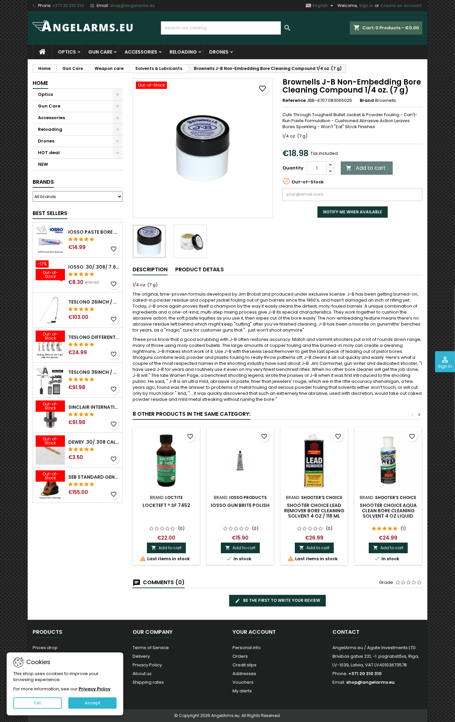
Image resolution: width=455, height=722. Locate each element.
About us (142, 673)
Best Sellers (50, 213)
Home (40, 83)
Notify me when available (352, 212)
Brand (367, 101)
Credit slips (244, 665)
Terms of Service (151, 647)
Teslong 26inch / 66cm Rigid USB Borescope (94, 302)
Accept (92, 703)
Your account (254, 632)
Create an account (401, 5)
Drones (218, 52)
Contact (345, 632)
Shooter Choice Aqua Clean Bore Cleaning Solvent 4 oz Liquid (388, 510)
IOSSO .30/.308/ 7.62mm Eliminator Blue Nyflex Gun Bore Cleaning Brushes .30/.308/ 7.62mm (94, 267)
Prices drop (45, 647)
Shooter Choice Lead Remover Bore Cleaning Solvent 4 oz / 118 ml (314, 510)
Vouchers (242, 682)
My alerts (242, 691)
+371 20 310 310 (68, 5)
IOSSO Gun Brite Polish (240, 505)
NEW (43, 164)
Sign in (366, 5)
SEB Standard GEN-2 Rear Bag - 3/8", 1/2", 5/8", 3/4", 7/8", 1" (94, 477)
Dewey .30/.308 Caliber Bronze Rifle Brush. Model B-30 (94, 442)
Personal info (246, 647)
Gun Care (100, 52)
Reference (294, 101)
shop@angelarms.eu (132, 5)
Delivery (141, 656)
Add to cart (366, 168)
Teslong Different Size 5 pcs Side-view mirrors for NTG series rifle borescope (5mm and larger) (94, 337)
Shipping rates (148, 682)
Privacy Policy (147, 665)
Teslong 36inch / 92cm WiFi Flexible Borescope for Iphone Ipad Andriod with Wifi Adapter (94, 372)
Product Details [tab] (199, 269)
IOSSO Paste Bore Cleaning (94, 232)
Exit (37, 703)
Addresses (244, 673)
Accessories (141, 52)
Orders (240, 656)
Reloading (183, 52)
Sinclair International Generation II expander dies (94, 407)
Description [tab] (150, 269)
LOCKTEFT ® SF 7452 (166, 505)
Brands (43, 182)
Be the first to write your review (281, 600)
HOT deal (49, 152)
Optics (67, 52)
